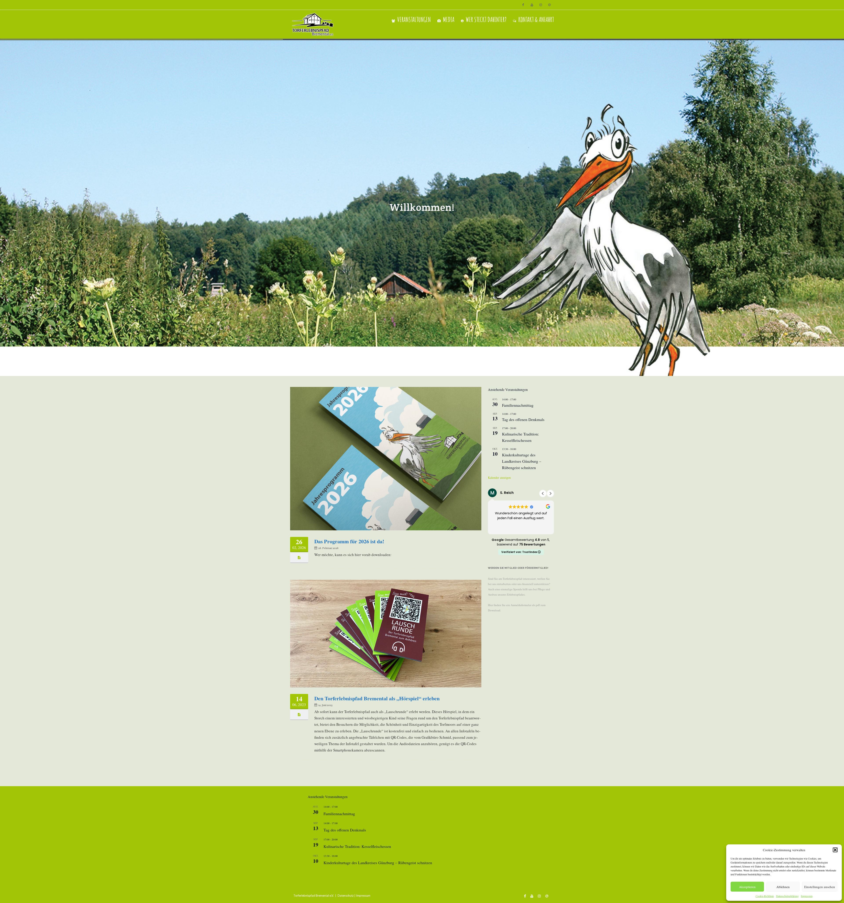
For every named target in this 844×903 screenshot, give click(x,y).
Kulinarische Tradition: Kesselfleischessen (357, 846)
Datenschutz (346, 895)
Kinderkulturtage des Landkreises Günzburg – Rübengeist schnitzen (521, 461)
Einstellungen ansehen (819, 887)
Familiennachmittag (517, 405)
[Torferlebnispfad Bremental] (313, 24)
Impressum (807, 896)
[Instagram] (540, 5)
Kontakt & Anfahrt (536, 19)
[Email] (549, 5)
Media (448, 19)
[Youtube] (532, 5)
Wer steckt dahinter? (486, 19)
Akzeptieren (747, 887)
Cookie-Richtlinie (765, 896)
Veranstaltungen (414, 19)
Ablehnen (783, 887)
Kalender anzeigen (499, 477)
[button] (835, 850)
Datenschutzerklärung (787, 896)
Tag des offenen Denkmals (523, 419)
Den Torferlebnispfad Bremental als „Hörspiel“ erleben (377, 698)
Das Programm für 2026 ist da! (349, 541)
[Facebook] (523, 5)
